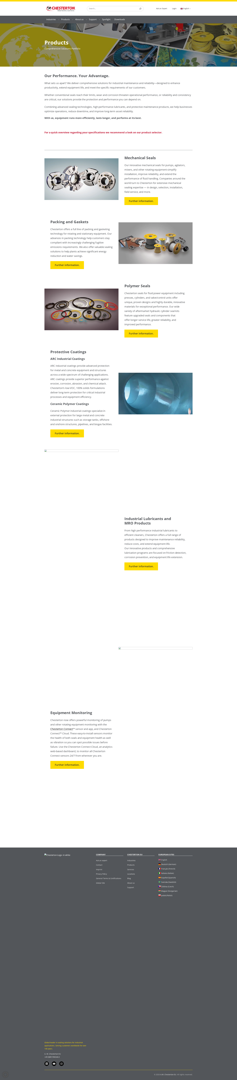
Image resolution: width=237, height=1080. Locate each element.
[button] (5, 1074)
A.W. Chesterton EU (168, 1074)
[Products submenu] (72, 19)
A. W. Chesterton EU (52, 1054)
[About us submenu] (86, 19)
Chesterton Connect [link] (61, 729)
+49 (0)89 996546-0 (52, 1057)
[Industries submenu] (58, 19)
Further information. (141, 201)
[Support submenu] (99, 19)
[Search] (140, 8)
